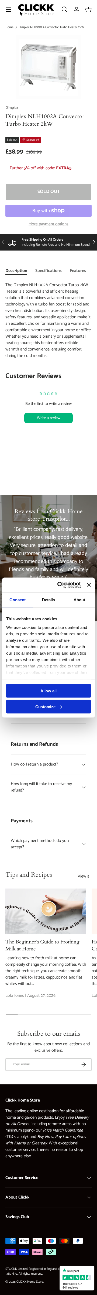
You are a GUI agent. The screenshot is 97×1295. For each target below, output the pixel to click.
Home (9, 27)
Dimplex (11, 108)
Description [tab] (16, 270)
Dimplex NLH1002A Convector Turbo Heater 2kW (51, 27)
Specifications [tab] (48, 270)
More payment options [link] (48, 224)
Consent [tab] (17, 600)
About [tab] (79, 600)
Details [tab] (48, 600)
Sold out (48, 191)
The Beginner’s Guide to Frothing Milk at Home (42, 945)
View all (85, 876)
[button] (88, 10)
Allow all (48, 691)
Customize (45, 706)
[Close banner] (89, 585)
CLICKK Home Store (29, 1281)
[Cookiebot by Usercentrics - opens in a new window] (60, 584)
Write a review (48, 418)
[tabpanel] (48, 364)
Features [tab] (78, 270)
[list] (48, 67)
